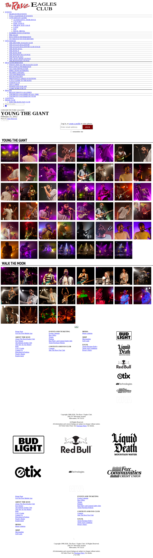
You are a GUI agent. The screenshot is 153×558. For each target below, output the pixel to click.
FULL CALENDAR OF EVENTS (21, 16)
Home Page (19, 331)
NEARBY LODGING (16, 72)
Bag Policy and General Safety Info (60, 341)
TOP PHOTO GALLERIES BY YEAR (22, 96)
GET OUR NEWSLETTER (18, 69)
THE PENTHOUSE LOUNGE (19, 55)
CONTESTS (9, 98)
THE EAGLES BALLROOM (19, 45)
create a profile (74, 124)
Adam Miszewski (12, 119)
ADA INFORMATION (17, 74)
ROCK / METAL (19, 31)
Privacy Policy (87, 350)
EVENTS (8, 12)
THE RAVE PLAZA (16, 57)
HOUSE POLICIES (16, 76)
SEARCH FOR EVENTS (18, 14)
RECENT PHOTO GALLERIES (20, 92)
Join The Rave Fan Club (57, 350)
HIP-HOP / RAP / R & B (21, 25)
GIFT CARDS (14, 84)
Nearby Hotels (20, 354)
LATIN (15, 27)
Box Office (52, 335)
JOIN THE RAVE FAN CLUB (19, 102)
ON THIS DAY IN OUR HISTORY (21, 39)
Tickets (51, 337)
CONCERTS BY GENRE (18, 18)
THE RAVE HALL (15, 49)
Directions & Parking (22, 352)
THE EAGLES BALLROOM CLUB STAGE (24, 47)
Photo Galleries (87, 333)
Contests (51, 348)
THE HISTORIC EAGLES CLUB (21, 43)
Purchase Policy (81, 426)
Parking (51, 339)
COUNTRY (17, 22)
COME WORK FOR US (17, 88)
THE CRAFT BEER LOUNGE (20, 58)
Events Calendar (54, 333)
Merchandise (86, 339)
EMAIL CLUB (10, 100)
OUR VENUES (10, 41)
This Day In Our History (23, 345)
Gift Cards (85, 341)
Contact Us (19, 350)
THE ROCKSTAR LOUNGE (19, 60)
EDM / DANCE (18, 23)
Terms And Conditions (89, 348)
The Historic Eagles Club (23, 343)
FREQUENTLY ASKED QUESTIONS (22, 78)
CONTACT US (14, 82)
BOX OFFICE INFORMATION (20, 37)
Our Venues (19, 341)
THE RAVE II (14, 51)
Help (17, 346)
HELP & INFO (14, 63)
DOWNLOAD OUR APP (18, 86)
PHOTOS (8, 90)
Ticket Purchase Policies (57, 343)
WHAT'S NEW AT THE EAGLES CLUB (23, 65)
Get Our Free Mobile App (23, 333)
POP (14, 29)
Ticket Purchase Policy (89, 346)
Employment (19, 356)
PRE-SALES (13, 35)
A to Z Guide (19, 348)
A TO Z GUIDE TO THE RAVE (20, 80)
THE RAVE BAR (15, 53)
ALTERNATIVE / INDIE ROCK (24, 20)
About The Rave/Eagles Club (25, 339)
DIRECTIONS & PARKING (19, 70)
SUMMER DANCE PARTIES (19, 33)
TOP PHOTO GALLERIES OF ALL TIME (24, 94)
